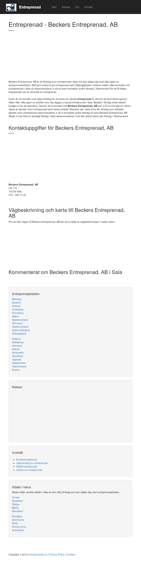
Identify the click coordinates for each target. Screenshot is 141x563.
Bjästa (15, 507)
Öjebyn (16, 504)
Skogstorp (17, 500)
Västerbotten (19, 363)
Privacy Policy (56, 554)
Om (77, 7)
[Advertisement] (70, 56)
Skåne (15, 316)
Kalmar (16, 349)
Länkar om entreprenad (29, 470)
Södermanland (20, 319)
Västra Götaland (21, 330)
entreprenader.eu (37, 554)
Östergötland (19, 333)
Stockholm (17, 356)
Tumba (16, 497)
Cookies (70, 554)
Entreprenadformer (26, 459)
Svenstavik (18, 530)
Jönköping (17, 309)
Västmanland (19, 366)
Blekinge (16, 299)
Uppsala (16, 359)
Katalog (66, 7)
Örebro (16, 369)
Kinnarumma (19, 526)
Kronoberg (18, 313)
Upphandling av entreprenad (31, 463)
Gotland (16, 302)
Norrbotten (18, 352)
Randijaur (17, 516)
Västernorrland (20, 326)
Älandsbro (17, 511)
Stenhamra (18, 519)
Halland (16, 306)
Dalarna (16, 338)
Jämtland (17, 345)
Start (54, 7)
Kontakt (88, 7)
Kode (15, 523)
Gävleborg (17, 342)
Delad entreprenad (26, 466)
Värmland (17, 323)
